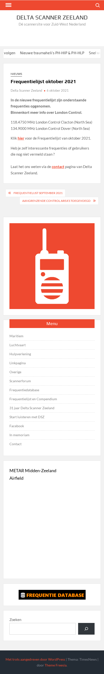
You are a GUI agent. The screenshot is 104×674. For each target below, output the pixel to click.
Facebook (16, 426)
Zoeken (15, 619)
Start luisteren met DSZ (27, 417)
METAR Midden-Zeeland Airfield (32, 474)
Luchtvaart (17, 345)
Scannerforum (20, 381)
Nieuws (16, 74)
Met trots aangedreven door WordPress (35, 659)
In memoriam (19, 435)
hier (21, 138)
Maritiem (16, 336)
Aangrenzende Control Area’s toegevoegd (56, 201)
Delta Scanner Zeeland (52, 17)
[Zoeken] (86, 629)
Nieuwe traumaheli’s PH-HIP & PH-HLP (48, 53)
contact (58, 166)
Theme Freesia (56, 665)
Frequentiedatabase (24, 390)
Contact (15, 444)
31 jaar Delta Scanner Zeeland (31, 408)
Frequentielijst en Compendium (33, 399)
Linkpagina (17, 363)
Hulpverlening (20, 354)
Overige (15, 372)
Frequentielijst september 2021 (38, 193)
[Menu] (8, 5)
